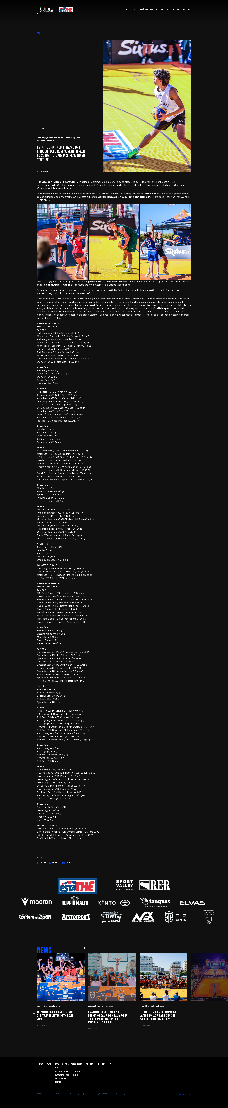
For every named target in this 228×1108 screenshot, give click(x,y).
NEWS (39, 33)
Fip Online (181, 9)
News (126, 9)
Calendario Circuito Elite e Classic (68, 1071)
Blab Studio (187, 1094)
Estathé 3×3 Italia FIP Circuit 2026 (151, 9)
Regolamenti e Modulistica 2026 (66, 1075)
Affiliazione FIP (60, 1078)
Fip (189, 9)
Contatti (58, 1082)
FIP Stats (170, 9)
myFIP (132, 9)
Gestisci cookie (131, 1094)
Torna (42, 129)
